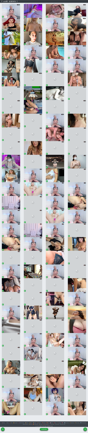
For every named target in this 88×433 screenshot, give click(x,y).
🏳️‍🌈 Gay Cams (72, 422)
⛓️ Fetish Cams (25, 424)
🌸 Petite (51, 422)
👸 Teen (30, 422)
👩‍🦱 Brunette (39, 422)
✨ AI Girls (30, 424)
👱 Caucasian (15, 422)
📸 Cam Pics (57, 424)
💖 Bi (62, 422)
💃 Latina (11, 422)
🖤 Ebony (7, 422)
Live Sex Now (44, 429)
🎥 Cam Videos (52, 424)
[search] (85, 429)
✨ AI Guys (41, 424)
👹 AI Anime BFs (46, 424)
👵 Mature (27, 422)
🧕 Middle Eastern (21, 422)
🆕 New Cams (66, 422)
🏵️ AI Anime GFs (35, 424)
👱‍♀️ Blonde (34, 422)
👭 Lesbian (59, 422)
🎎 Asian (3, 422)
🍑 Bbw (48, 422)
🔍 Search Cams (62, 424)
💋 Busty (55, 422)
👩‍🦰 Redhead (44, 422)
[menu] (3, 429)
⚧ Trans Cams (77, 422)
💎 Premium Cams (83, 422)
